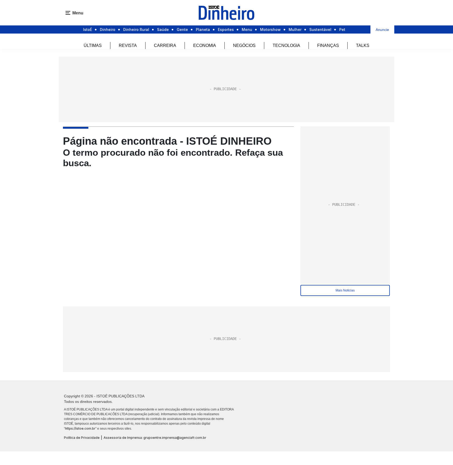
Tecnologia (286, 45)
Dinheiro (107, 29)
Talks (362, 45)
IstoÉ (87, 29)
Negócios (244, 45)
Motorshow (270, 29)
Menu (247, 29)
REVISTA (128, 45)
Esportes (226, 29)
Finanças (328, 45)
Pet (342, 29)
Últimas (93, 45)
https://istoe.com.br (80, 428)
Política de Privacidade (82, 438)
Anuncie (382, 30)
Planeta (203, 29)
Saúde (163, 29)
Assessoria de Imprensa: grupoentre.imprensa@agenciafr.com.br (155, 438)
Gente (182, 29)
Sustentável (320, 29)
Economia (204, 45)
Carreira (165, 45)
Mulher (295, 29)
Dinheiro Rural (136, 29)
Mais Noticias (345, 290)
